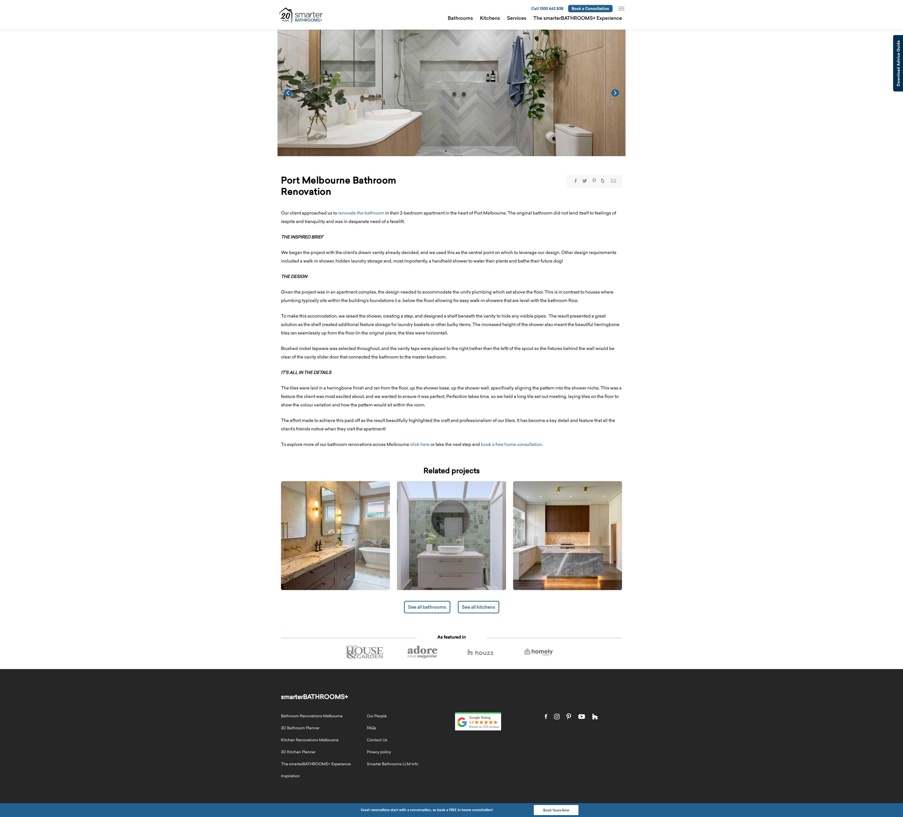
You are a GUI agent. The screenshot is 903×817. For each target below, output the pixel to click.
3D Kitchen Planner (298, 751)
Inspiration (290, 775)
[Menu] (621, 8)
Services (516, 18)
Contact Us (377, 739)
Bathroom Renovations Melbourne (311, 715)
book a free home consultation (511, 444)
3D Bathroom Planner (300, 727)
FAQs (371, 727)
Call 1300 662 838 (547, 8)
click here (420, 444)
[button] (446, 151)
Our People (377, 715)
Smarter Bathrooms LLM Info (392, 763)
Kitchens (490, 18)
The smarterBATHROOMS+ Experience (577, 18)
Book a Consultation (590, 8)
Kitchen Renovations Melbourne (309, 739)
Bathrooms (460, 18)
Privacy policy (379, 751)
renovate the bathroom (361, 213)
